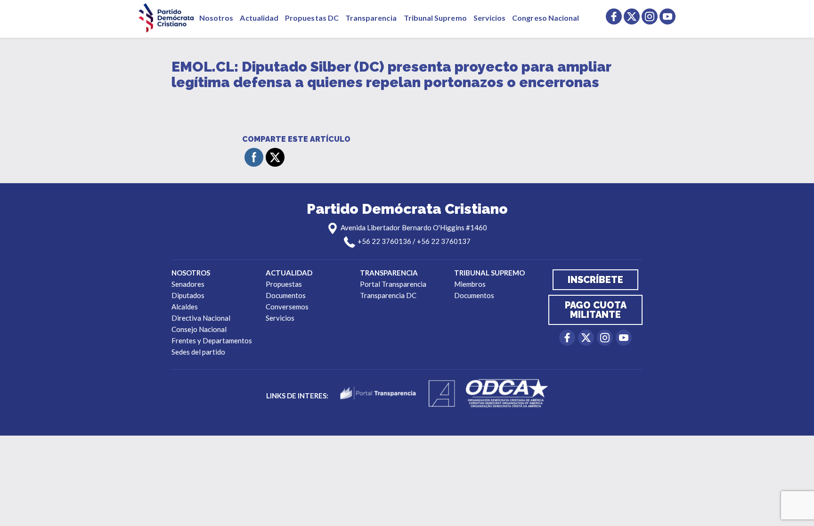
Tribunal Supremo (435, 17)
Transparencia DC (388, 295)
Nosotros (216, 17)
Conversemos (287, 306)
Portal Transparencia (393, 284)
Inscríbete (595, 279)
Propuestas (284, 284)
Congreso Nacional (545, 17)
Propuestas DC (312, 17)
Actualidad (259, 17)
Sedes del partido (198, 352)
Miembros (470, 284)
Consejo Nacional (199, 329)
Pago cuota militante (596, 309)
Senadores (187, 284)
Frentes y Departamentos (211, 340)
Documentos (286, 295)
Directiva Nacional (200, 318)
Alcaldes (184, 306)
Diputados (187, 295)
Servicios (489, 17)
